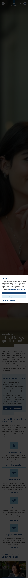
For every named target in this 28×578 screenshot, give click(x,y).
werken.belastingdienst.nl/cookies (17, 289)
